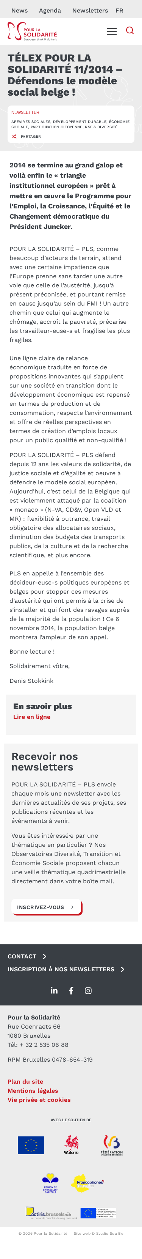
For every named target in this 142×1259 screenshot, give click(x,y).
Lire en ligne (31, 716)
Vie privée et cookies (39, 1099)
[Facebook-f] (71, 990)
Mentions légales (33, 1090)
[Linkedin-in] (54, 990)
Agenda (50, 10)
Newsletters (90, 10)
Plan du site (25, 1081)
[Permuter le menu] (112, 31)
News (19, 10)
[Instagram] (88, 990)
